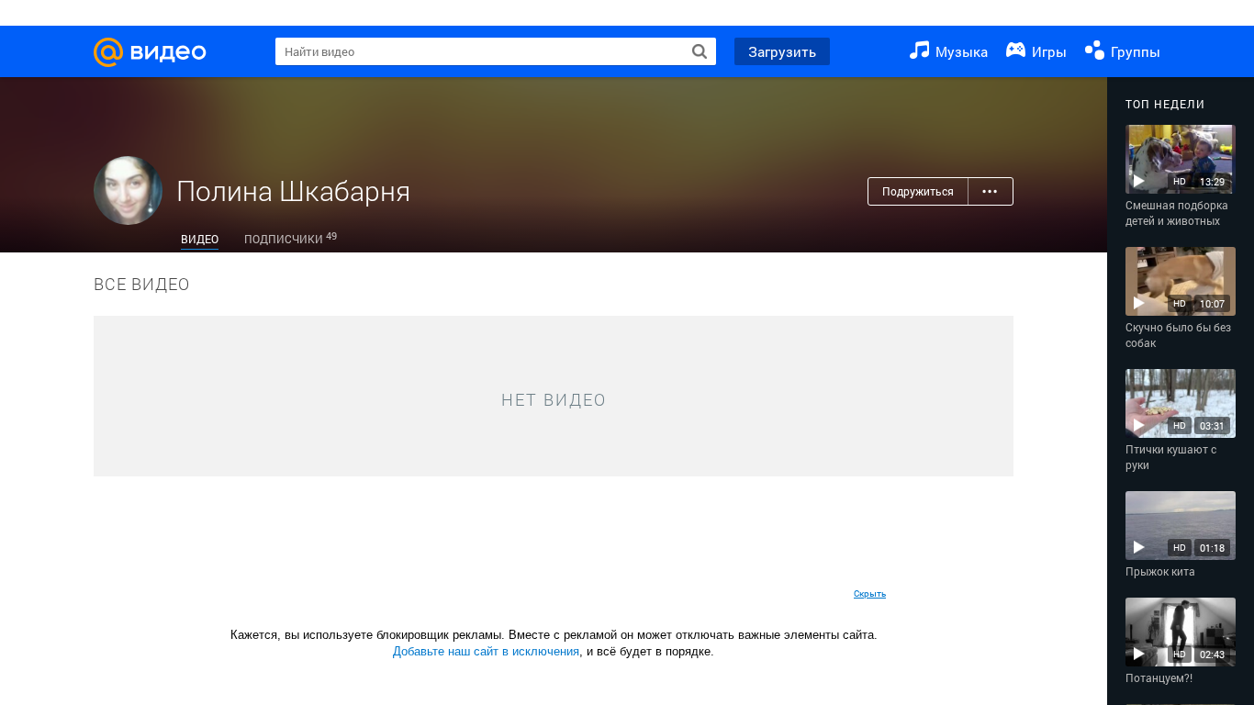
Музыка (960, 51)
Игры (1047, 51)
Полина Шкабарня (293, 190)
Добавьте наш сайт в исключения (486, 651)
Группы (1133, 51)
